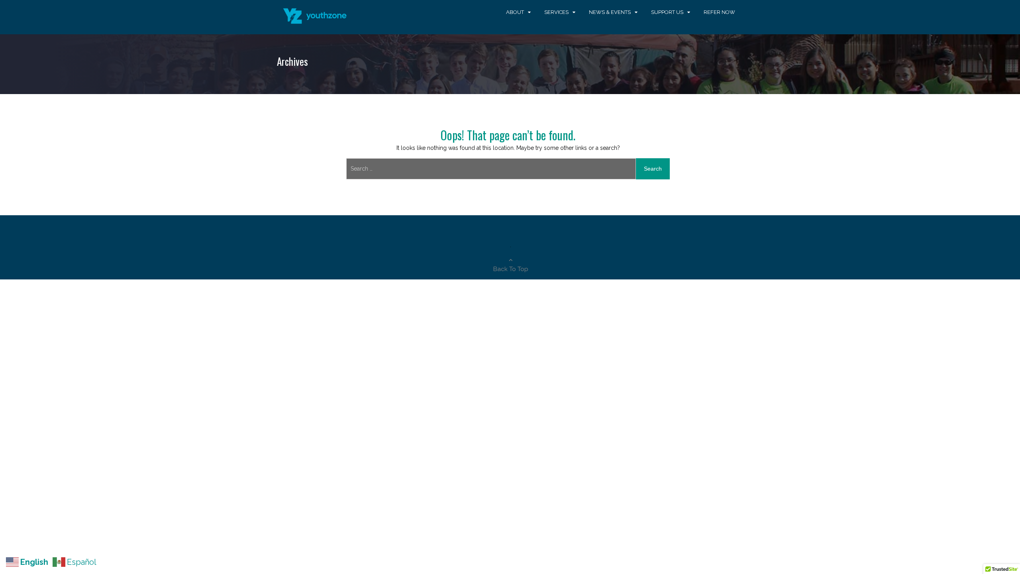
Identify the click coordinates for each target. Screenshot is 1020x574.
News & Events (610, 12)
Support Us (667, 12)
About (515, 12)
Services (556, 12)
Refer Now (719, 12)
